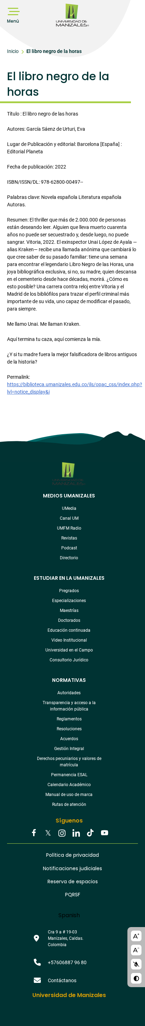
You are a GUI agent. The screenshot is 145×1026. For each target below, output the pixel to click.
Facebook (34, 833)
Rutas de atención (69, 804)
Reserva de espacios (73, 881)
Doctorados (69, 620)
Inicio (13, 51)
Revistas (69, 538)
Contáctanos (62, 980)
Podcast (69, 548)
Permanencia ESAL (69, 774)
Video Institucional (69, 640)
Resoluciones (69, 728)
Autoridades (69, 692)
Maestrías (69, 610)
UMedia (69, 508)
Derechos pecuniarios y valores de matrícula (69, 761)
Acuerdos (69, 738)
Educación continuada (69, 630)
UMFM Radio (69, 528)
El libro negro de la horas (54, 51)
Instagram (62, 833)
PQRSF (72, 894)
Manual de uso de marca (69, 794)
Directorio (69, 557)
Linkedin (76, 833)
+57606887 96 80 (67, 962)
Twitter (48, 833)
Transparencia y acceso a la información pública (69, 706)
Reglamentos (69, 719)
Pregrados (69, 590)
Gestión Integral (69, 748)
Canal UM (69, 518)
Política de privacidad (72, 855)
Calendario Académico (69, 784)
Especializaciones (69, 600)
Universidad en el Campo (69, 650)
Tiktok (90, 833)
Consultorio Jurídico (69, 660)
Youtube (104, 833)
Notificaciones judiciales (72, 868)
